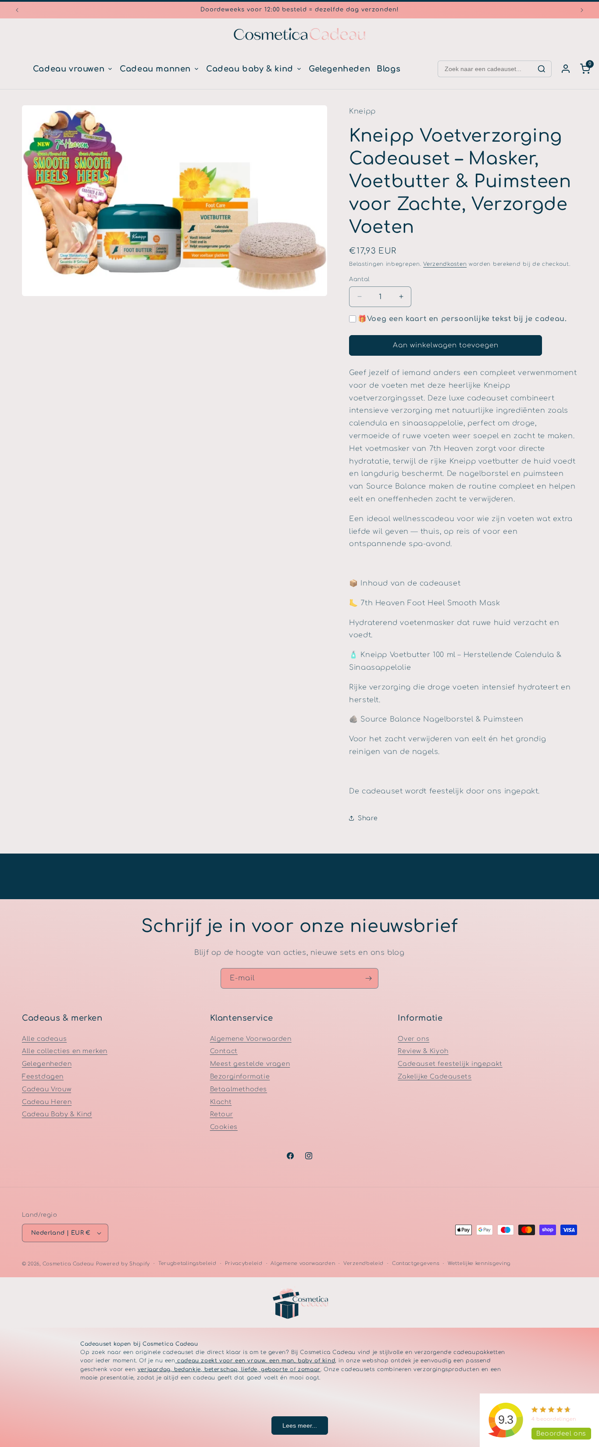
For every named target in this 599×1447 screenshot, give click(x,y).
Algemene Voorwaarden (251, 1038)
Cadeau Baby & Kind (57, 1114)
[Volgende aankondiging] (582, 10)
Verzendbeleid (363, 1263)
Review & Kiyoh (423, 1051)
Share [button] (368, 818)
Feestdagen (43, 1076)
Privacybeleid (244, 1263)
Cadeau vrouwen (68, 68)
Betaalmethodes (238, 1089)
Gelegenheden (339, 68)
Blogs (388, 68)
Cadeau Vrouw (46, 1089)
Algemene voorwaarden (303, 1263)
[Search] (541, 69)
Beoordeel (561, 1433)
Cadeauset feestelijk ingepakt (450, 1064)
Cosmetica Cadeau (68, 1264)
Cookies (224, 1127)
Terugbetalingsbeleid (187, 1263)
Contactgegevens (416, 1263)
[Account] (565, 69)
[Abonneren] (368, 978)
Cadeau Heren (46, 1101)
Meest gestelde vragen (250, 1064)
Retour (221, 1114)
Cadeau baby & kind (249, 68)
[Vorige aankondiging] (17, 10)
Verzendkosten (445, 264)
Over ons (413, 1038)
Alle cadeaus (44, 1038)
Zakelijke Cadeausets (434, 1076)
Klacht (221, 1101)
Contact (224, 1051)
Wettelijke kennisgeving (479, 1263)
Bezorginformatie (240, 1076)
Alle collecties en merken (64, 1051)
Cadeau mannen (155, 68)
